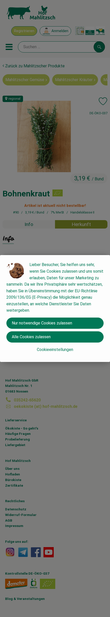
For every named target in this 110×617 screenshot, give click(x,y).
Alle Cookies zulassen (31, 336)
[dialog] (55, 308)
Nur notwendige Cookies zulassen (42, 323)
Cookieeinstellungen (55, 349)
